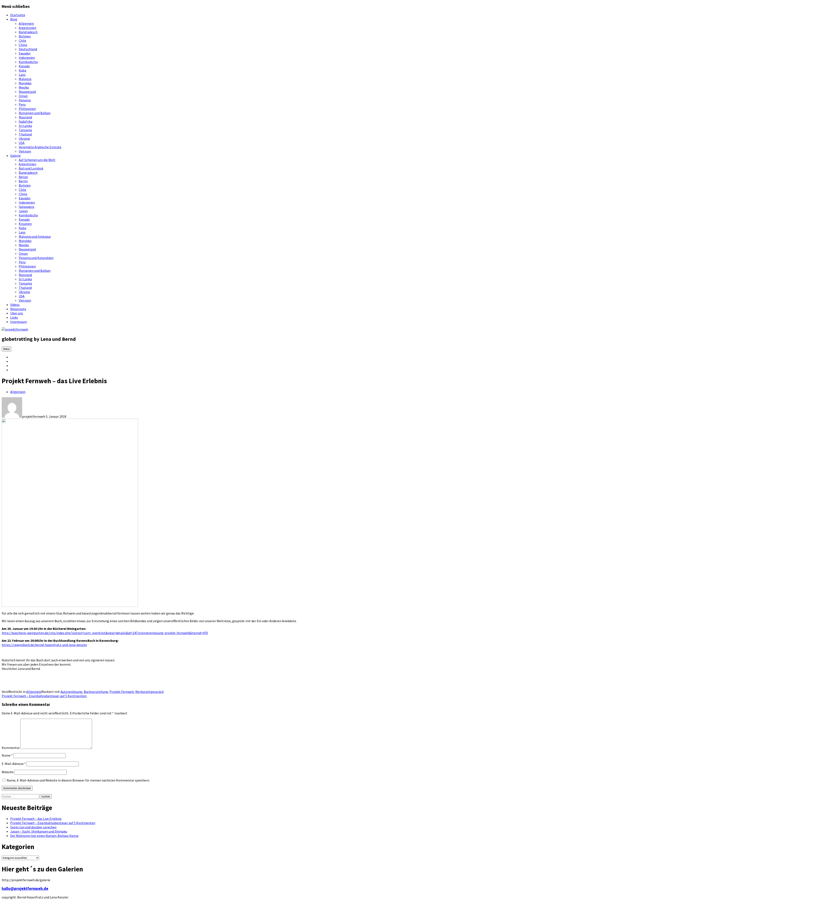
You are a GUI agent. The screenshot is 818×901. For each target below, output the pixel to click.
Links (14, 317)
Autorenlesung (71, 691)
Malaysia (25, 79)
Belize (23, 177)
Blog (13, 19)
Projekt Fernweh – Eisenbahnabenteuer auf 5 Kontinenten (44, 696)
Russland (25, 117)
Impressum (18, 322)
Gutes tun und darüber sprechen (33, 827)
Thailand (25, 134)
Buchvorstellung (96, 691)
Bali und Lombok (31, 168)
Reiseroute (18, 309)
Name (7, 755)
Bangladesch (28, 32)
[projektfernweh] (15, 329)
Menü (6, 349)
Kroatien (25, 224)
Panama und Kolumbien (36, 258)
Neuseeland (27, 91)
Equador (25, 53)
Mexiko (24, 87)
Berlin (23, 181)
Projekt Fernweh (121, 691)
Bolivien (25, 36)
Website (8, 772)
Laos (22, 74)
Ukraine (24, 138)
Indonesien (27, 57)
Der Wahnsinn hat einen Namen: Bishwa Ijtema (44, 835)
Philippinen (27, 109)
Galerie (15, 155)
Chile (22, 40)
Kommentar (11, 748)
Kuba (22, 70)
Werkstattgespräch (149, 691)
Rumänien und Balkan (34, 113)
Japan (23, 211)
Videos (15, 304)
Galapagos (26, 206)
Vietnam (25, 151)
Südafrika (25, 121)
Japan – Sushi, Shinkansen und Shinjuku (38, 831)
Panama (25, 100)
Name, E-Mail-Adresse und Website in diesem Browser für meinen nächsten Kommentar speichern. (78, 780)
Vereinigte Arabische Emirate (40, 147)
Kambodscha (28, 62)
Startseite (17, 15)
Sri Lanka (25, 126)
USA (21, 143)
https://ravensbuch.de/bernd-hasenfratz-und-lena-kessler (44, 645)
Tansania (25, 130)
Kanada (24, 66)
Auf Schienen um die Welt (37, 160)
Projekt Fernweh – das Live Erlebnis (36, 818)
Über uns (16, 313)
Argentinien (27, 28)
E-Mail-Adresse (14, 763)
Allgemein (26, 23)
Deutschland (28, 49)
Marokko (25, 83)
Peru (22, 104)
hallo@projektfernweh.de (25, 888)
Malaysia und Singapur (35, 236)
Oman (23, 96)
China (23, 45)
